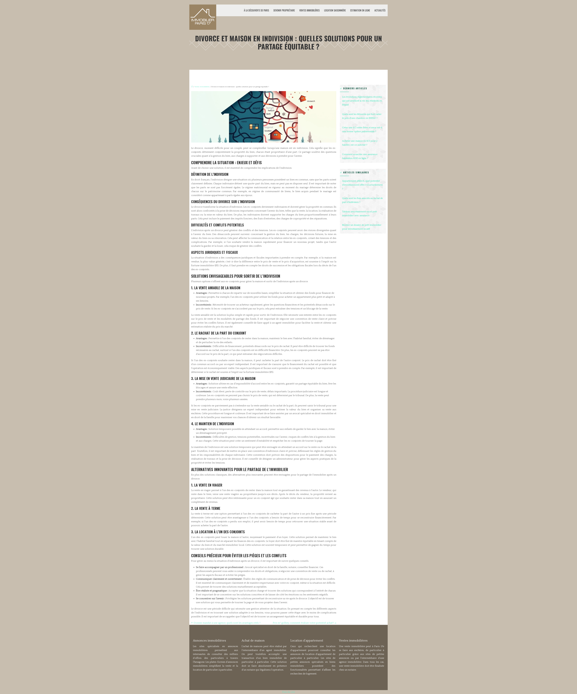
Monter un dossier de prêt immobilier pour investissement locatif (361, 227)
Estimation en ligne (360, 10)
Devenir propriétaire (284, 10)
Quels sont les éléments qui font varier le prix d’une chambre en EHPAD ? (361, 116)
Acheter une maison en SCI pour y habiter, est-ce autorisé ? (359, 143)
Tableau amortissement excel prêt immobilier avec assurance (359, 213)
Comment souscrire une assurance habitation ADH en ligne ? (359, 156)
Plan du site (288, 692)
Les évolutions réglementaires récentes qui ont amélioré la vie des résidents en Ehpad (362, 101)
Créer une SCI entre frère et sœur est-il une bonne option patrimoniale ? (362, 129)
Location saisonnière (335, 10)
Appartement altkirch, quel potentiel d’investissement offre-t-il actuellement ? (362, 185)
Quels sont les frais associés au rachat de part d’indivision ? (362, 200)
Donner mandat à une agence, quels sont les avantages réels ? (227, 623)
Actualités (379, 10)
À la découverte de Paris (256, 10)
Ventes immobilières (309, 10)
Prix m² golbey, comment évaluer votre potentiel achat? (303, 623)
